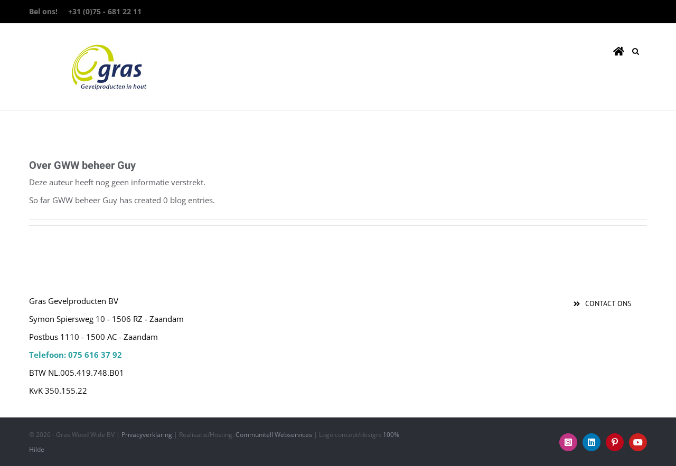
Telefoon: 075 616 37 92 (75, 354)
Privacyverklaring (146, 434)
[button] (635, 49)
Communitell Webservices (274, 434)
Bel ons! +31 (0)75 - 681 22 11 (85, 11)
